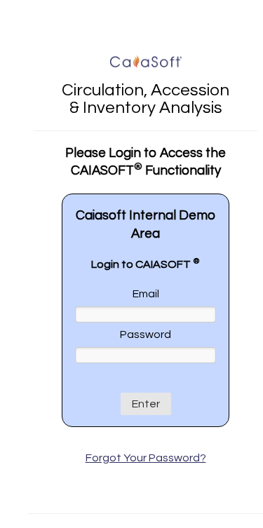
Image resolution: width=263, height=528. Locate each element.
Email (146, 293)
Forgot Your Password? (146, 457)
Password (145, 334)
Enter (146, 403)
